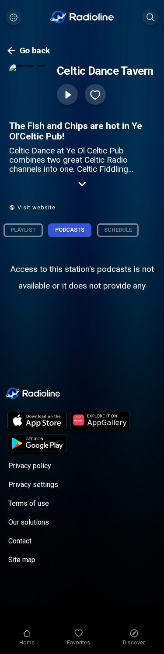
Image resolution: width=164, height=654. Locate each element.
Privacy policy (29, 466)
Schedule (118, 229)
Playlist (23, 229)
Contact (19, 541)
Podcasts (69, 229)
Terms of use (28, 503)
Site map (21, 560)
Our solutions (28, 522)
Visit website (36, 207)
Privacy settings (33, 484)
